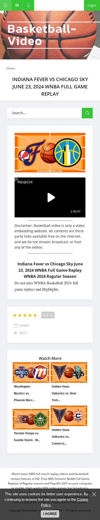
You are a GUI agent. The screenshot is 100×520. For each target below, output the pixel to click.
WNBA (24, 325)
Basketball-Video (42, 35)
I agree (50, 514)
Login (92, 5)
